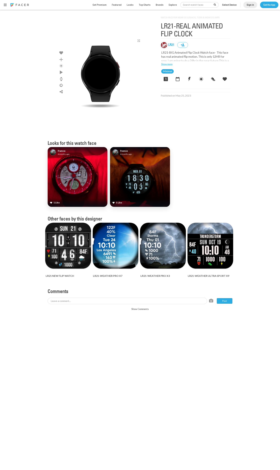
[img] (164, 45)
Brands (159, 5)
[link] (19, 5)
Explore (173, 5)
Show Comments (140, 309)
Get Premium (100, 5)
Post (224, 300)
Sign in (250, 5)
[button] (269, 5)
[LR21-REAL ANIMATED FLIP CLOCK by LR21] (100, 73)
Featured (117, 5)
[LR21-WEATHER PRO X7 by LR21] (116, 246)
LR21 (171, 45)
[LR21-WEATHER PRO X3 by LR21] (163, 246)
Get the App (269, 5)
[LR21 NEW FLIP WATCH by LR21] (68, 246)
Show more (167, 64)
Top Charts (145, 5)
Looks (130, 5)
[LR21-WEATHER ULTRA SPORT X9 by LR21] (210, 246)
